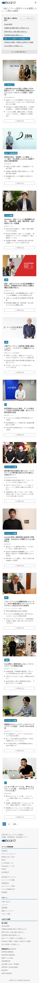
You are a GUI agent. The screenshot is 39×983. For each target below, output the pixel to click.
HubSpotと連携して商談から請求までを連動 (18, 42)
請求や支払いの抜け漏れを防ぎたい (16, 31)
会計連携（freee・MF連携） (11, 964)
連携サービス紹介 (7, 958)
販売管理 (4, 970)
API (3, 860)
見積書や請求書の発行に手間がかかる (16, 28)
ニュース (4, 905)
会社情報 (4, 872)
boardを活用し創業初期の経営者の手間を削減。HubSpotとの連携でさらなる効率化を (19, 539)
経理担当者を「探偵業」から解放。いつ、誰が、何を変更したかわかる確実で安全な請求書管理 (19, 159)
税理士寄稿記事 (7, 973)
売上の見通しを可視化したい (13, 46)
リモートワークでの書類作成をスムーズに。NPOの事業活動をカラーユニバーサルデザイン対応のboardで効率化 (19, 603)
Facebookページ (7, 866)
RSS (3, 869)
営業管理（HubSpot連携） (10, 967)
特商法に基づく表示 (8, 857)
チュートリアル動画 (8, 880)
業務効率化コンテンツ (9, 949)
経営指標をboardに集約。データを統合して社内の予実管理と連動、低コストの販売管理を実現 (19, 410)
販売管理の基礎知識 (8, 955)
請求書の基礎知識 (7, 952)
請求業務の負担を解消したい (13, 35)
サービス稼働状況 (7, 889)
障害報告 (4, 892)
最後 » (15, 824)
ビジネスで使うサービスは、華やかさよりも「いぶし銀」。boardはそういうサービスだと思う (19, 788)
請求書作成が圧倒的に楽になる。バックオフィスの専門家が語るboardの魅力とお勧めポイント (19, 473)
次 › (9, 824)
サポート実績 (6, 914)
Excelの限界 (8, 24)
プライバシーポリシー (9, 854)
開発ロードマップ (7, 911)
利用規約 (4, 851)
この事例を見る (19, 121)
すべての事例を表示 (28, 18)
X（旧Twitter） (6, 863)
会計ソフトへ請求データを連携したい (16, 39)
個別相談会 (5, 883)
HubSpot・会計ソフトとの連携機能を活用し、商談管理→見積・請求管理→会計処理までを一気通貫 (19, 221)
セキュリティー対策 (8, 886)
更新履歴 (4, 908)
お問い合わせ (6, 901)
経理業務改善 (6, 961)
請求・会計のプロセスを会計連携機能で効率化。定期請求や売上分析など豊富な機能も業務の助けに (19, 286)
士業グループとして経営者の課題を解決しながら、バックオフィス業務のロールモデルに (19, 348)
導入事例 (4, 923)
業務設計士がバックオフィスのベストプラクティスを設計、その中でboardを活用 (19, 726)
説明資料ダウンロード (9, 877)
